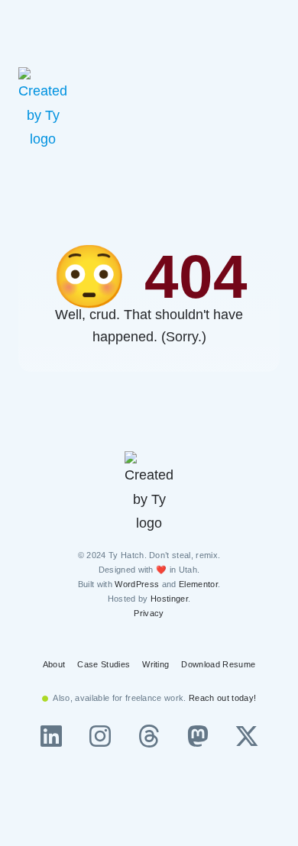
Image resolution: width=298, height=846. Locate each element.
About (54, 664)
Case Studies (103, 664)
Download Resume (218, 664)
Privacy (149, 613)
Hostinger (169, 598)
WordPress (137, 584)
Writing (155, 664)
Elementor (198, 584)
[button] (273, 109)
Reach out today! (222, 697)
